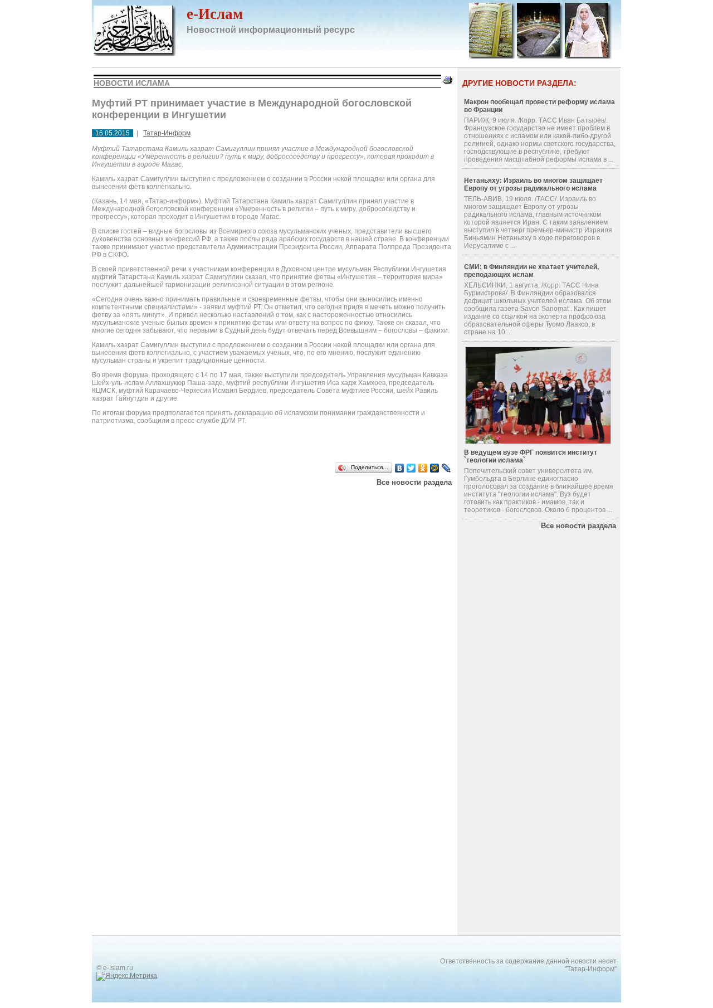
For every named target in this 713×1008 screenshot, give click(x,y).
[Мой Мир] (435, 468)
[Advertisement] (233, 500)
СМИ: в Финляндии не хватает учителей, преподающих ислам (531, 271)
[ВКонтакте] (400, 468)
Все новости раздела (414, 482)
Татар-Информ (167, 133)
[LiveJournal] (446, 468)
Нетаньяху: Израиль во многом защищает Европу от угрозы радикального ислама (533, 184)
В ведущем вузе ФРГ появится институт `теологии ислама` (530, 456)
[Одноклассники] (423, 468)
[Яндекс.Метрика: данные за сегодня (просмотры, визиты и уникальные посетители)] (126, 976)
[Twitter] (411, 468)
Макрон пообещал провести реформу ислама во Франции (539, 106)
